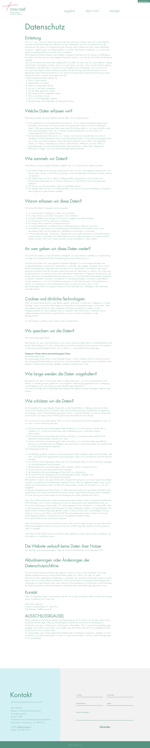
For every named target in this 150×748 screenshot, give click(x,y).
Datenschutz (77, 745)
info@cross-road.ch (44, 609)
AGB (70, 745)
